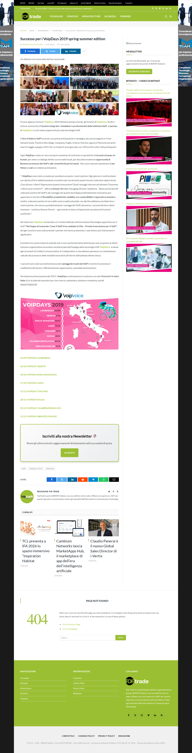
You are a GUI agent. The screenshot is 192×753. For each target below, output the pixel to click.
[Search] (170, 16)
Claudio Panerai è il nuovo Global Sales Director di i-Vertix (104, 548)
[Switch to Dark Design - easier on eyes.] (166, 16)
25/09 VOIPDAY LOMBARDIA (35, 357)
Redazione (77, 693)
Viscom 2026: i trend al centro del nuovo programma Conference (63, 8)
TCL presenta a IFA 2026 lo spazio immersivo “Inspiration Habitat (35, 551)
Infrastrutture (91, 16)
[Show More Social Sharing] (84, 51)
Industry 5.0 (74, 3)
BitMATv (31, 3)
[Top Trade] (31, 16)
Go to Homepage (70, 629)
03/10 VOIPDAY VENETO (33, 366)
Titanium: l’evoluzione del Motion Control (144, 203)
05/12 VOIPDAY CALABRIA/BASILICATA (41, 408)
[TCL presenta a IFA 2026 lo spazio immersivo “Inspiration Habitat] (35, 527)
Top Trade (41, 3)
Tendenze (125, 16)
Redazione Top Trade (33, 44)
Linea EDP (50, 3)
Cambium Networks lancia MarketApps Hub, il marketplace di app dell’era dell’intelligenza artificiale (70, 556)
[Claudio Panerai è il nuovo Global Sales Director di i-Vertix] (103, 527)
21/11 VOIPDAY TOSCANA (34, 391)
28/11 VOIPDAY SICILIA (32, 399)
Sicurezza (110, 16)
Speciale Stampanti (115, 3)
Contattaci (128, 3)
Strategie (72, 16)
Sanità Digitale (86, 3)
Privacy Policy (78, 688)
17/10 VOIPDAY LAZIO (32, 382)
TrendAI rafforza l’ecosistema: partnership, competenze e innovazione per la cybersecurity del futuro (148, 93)
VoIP (24, 468)
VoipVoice (27, 130)
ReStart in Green (100, 3)
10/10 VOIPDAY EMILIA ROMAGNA (38, 374)
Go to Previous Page (71, 624)
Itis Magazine (62, 3)
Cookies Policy (79, 683)
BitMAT (22, 3)
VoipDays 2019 (36, 468)
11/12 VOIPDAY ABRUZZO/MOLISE (38, 416)
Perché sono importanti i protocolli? (142, 168)
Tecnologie (56, 16)
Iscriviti (69, 452)
